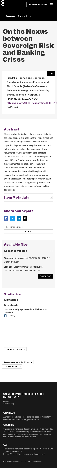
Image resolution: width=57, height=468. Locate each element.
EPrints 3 (7, 432)
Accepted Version (15, 251)
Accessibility (8, 404)
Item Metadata (17, 197)
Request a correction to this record (18, 362)
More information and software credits (19, 437)
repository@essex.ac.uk (28, 420)
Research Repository (18, 16)
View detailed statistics (15, 349)
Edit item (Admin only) (12, 366)
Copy (50, 72)
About (6, 401)
